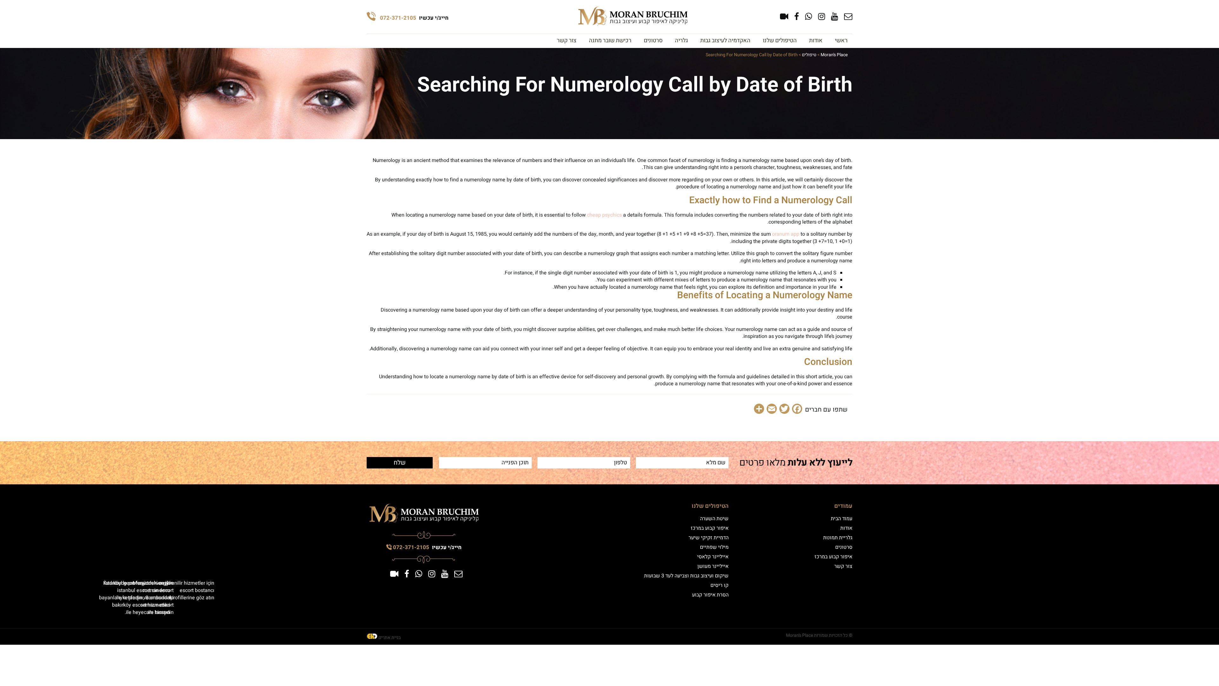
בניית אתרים (389, 637)
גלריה (681, 40)
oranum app (785, 234)
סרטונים (653, 40)
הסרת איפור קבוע (710, 595)
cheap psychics (604, 215)
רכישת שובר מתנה (610, 40)
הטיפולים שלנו (780, 40)
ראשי (841, 40)
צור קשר (566, 40)
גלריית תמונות (837, 537)
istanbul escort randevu (143, 590)
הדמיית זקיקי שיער (709, 537)
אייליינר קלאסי (713, 557)
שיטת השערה (714, 518)
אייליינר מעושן (713, 566)
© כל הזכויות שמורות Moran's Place (819, 635)
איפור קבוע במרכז (833, 557)
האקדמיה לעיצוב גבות (725, 40)
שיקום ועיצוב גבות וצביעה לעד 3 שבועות (686, 576)
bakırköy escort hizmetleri (141, 605)
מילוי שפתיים (714, 547)
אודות (816, 40)
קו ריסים (719, 585)
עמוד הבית (841, 518)
